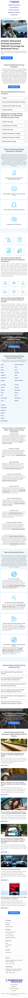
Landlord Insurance (14, 5)
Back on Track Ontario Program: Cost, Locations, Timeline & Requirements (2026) (12, 755)
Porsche (3, 405)
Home (2, 18)
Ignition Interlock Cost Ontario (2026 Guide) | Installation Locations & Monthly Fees (13, 784)
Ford (16, 370)
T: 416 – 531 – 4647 (10, 963)
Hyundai (3, 384)
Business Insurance (14, 12)
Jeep (2, 392)
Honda (16, 377)
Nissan (16, 400)
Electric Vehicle (19, 364)
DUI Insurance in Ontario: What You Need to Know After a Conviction (14, 898)
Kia (2, 395)
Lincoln (17, 384)
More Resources (14, 912)
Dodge (3, 380)
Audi (2, 367)
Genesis (17, 372)
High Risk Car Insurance (17, 18)
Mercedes (17, 390)
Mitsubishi (18, 398)
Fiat (16, 367)
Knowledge (8, 945)
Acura (2, 364)
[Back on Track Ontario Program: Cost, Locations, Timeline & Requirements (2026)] (14, 745)
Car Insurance (14, 7)
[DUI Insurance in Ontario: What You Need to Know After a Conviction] (14, 889)
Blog (7, 943)
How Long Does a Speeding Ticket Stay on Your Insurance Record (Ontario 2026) (13, 812)
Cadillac (3, 375)
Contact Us (14, 14)
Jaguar (3, 390)
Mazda (16, 387)
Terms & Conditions (14, 988)
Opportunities (9, 926)
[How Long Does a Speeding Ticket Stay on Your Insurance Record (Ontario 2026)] (14, 804)
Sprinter (3, 410)
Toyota (3, 418)
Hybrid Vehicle (19, 380)
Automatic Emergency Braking (10, 869)
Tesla (2, 415)
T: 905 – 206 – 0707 (10, 972)
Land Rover (4, 398)
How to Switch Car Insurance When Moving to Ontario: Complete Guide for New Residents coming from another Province (13, 841)
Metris (16, 392)
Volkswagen (4, 420)
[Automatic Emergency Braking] (14, 861)
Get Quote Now (7, 57)
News (7, 947)
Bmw (2, 370)
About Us (8, 922)
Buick (2, 372)
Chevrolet (3, 377)
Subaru (3, 413)
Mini (16, 395)
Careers (7, 924)
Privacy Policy (14, 984)
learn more (4, 765)
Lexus (2, 400)
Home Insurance (14, 10)
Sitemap (14, 990)
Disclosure (14, 986)
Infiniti (3, 387)
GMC (16, 375)
